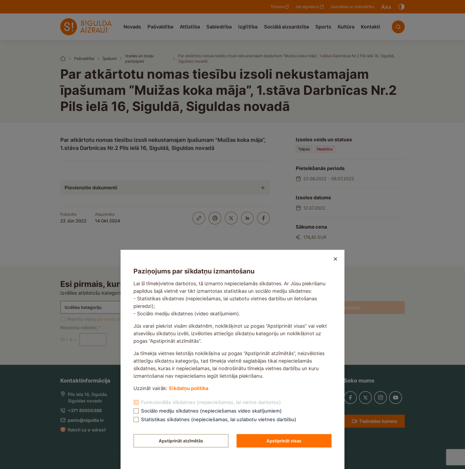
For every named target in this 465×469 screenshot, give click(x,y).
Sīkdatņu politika (188, 388)
